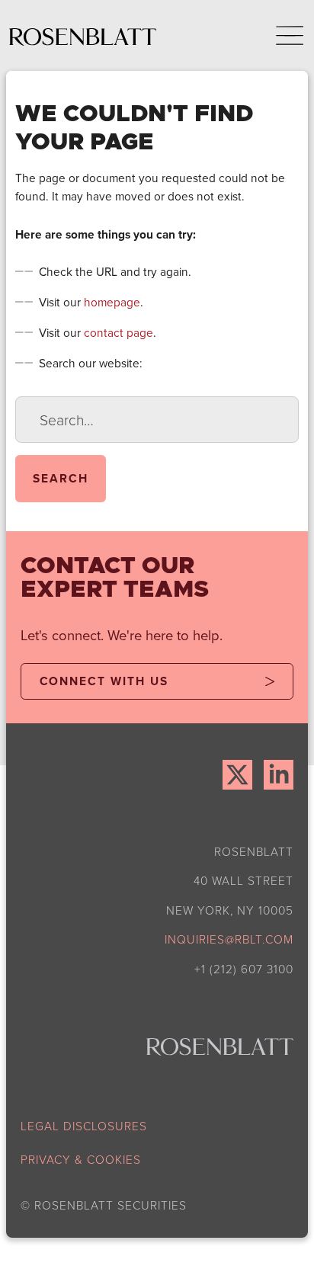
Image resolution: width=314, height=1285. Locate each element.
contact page (118, 332)
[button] (278, 35)
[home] (82, 35)
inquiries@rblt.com (229, 939)
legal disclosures (84, 1126)
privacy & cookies (81, 1160)
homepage (112, 301)
